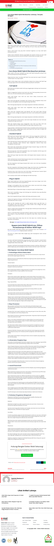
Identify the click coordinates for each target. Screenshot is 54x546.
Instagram (46, 522)
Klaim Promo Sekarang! (27, 455)
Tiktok (34, 522)
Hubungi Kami (40, 7)
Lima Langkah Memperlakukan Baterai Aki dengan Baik (25, 222)
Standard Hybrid (13, 63)
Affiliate (46, 7)
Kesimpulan (12, 66)
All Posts (14, 480)
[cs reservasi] (48, 538)
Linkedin (35, 520)
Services (31, 4)
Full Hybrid (12, 62)
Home (20, 4)
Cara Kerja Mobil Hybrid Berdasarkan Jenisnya (17, 61)
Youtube (45, 520)
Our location (45, 4)
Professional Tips (32, 7)
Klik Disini (31, 1)
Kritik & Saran (25, 524)
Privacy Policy (47, 524)
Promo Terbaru (36, 524)
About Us (25, 4)
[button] (37, 462)
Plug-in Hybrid (13, 64)
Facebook (24, 522)
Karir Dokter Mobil (26, 520)
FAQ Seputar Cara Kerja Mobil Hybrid (16, 68)
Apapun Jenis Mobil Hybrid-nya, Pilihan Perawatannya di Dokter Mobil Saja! (22, 65)
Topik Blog (38, 4)
